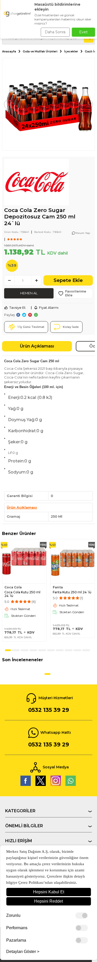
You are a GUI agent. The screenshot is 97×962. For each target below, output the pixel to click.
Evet (83, 32)
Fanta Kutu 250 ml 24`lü (72, 592)
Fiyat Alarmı (48, 307)
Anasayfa (9, 51)
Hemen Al (29, 293)
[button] (9, 104)
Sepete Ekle (68, 280)
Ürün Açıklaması (37, 346)
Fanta (58, 587)
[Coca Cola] (36, 183)
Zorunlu (13, 915)
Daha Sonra (55, 32)
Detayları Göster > (22, 952)
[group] (48, 104)
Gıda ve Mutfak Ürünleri (40, 51)
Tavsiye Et (17, 307)
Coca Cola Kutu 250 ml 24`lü (22, 594)
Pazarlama (16, 940)
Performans (16, 928)
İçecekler (71, 51)
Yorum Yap (83, 233)
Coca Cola (13, 587)
